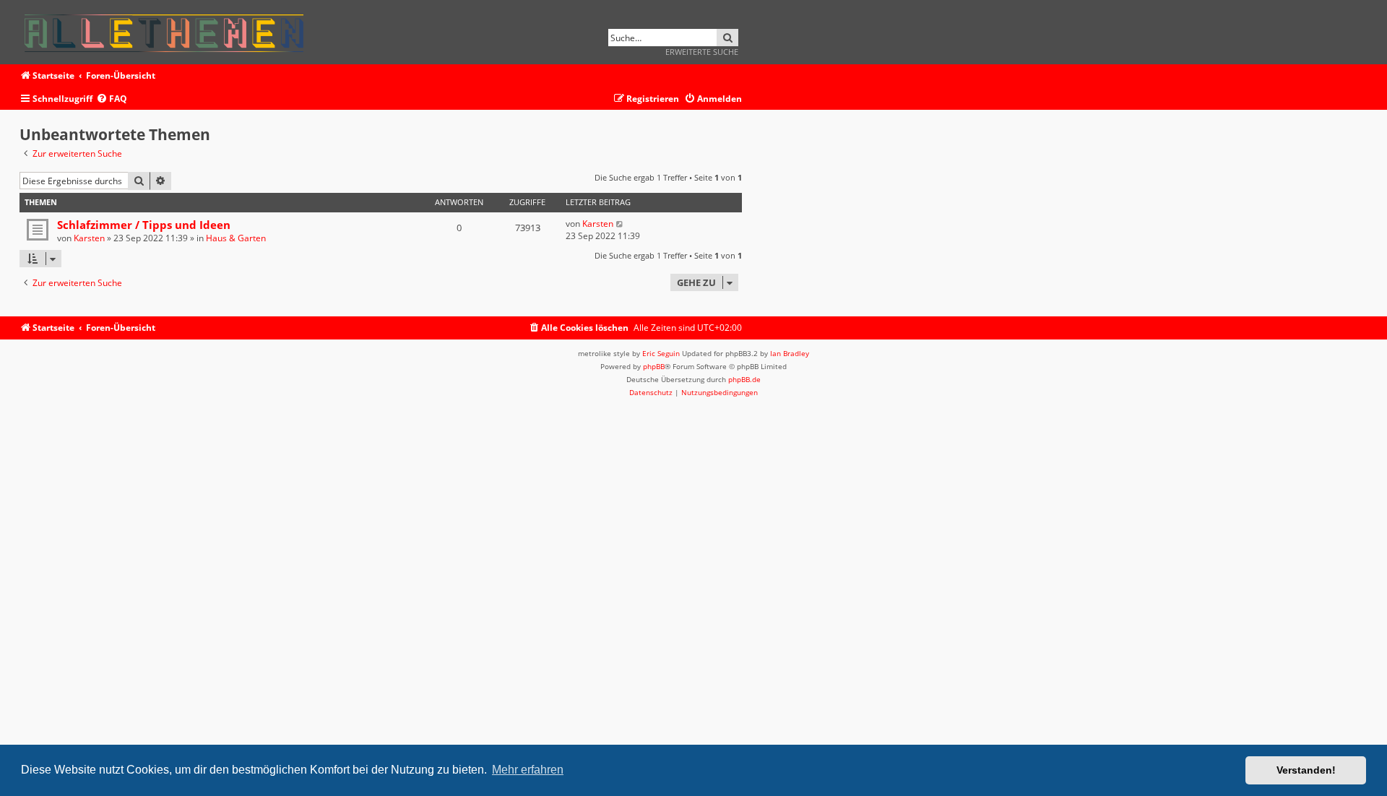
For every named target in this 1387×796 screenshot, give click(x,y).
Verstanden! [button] (1306, 770)
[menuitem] (111, 99)
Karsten (89, 238)
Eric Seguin (661, 353)
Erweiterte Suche (701, 51)
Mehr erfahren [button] (527, 769)
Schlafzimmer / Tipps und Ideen (143, 224)
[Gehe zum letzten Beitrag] (620, 223)
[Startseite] (169, 30)
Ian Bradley (789, 353)
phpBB (654, 366)
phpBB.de (744, 379)
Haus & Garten (236, 238)
